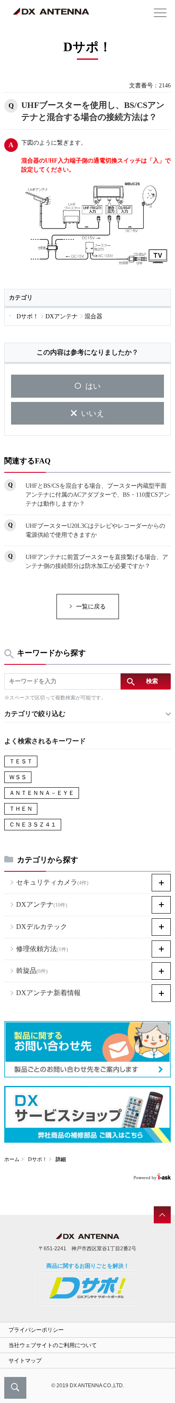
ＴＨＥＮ (21, 809)
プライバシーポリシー (36, 1330)
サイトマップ (25, 1360)
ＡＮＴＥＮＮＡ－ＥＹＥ (41, 793)
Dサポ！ (37, 1159)
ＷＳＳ (18, 777)
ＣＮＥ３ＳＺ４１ (32, 824)
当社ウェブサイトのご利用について (52, 1345)
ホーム (12, 1159)
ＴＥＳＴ (21, 761)
